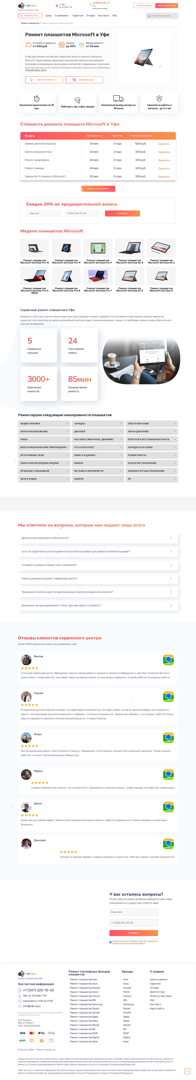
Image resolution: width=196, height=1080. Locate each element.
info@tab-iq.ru (31, 1006)
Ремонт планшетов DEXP (84, 1033)
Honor (126, 992)
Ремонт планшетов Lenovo (85, 996)
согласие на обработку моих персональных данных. (135, 942)
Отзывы (90, 15)
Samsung (128, 1004)
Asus (126, 983)
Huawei (127, 987)
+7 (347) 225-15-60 (38, 990)
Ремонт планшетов (30, 23)
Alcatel (127, 1012)
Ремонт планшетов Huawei (85, 987)
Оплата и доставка (160, 996)
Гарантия (77, 15)
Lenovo (127, 996)
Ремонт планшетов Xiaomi (84, 1008)
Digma (126, 1037)
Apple (126, 1016)
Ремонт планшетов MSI (83, 1000)
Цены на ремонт (159, 979)
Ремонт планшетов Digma (84, 1037)
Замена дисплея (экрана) (40, 143)
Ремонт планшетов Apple (84, 1016)
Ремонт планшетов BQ (82, 1029)
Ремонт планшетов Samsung (86, 1004)
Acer (125, 979)
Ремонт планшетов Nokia (84, 1021)
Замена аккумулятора (38, 151)
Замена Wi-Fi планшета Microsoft (45, 176)
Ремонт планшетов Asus (83, 983)
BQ (124, 1029)
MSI (125, 1000)
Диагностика (157, 992)
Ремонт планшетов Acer (83, 979)
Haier (126, 1041)
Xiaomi (126, 1008)
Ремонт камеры (34, 168)
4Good (126, 1025)
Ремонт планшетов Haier (84, 1041)
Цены (49, 15)
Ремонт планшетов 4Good (84, 1025)
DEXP (126, 1033)
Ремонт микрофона (37, 160)
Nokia (126, 1021)
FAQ (114, 15)
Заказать (164, 144)
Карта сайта (157, 1008)
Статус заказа (144, 6)
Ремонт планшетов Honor (84, 992)
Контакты (103, 15)
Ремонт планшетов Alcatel (85, 1012)
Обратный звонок (167, 6)
